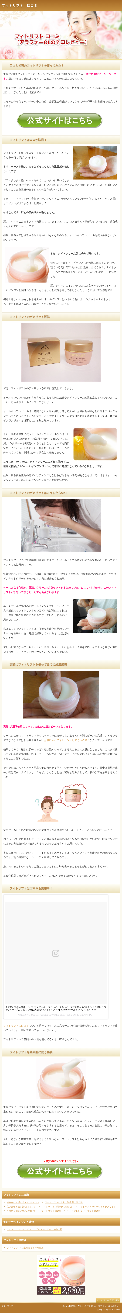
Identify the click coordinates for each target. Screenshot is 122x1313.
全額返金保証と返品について (21, 1211)
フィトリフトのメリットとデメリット (97, 1206)
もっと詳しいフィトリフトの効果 (83, 1211)
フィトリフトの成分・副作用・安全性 (64, 1202)
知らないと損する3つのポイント (23, 1202)
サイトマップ (7, 1306)
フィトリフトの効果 (51, 1211)
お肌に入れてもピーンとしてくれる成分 (67, 740)
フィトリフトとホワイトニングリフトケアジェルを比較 (34, 1229)
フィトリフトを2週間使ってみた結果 (25, 1247)
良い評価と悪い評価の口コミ (21, 1206)
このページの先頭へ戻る (109, 1300)
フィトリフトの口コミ (16, 1025)
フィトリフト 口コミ (20, 5)
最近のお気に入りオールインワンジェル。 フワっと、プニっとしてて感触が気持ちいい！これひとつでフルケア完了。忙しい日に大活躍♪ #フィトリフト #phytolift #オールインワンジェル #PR (55, 1008)
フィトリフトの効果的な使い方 (56, 1206)
